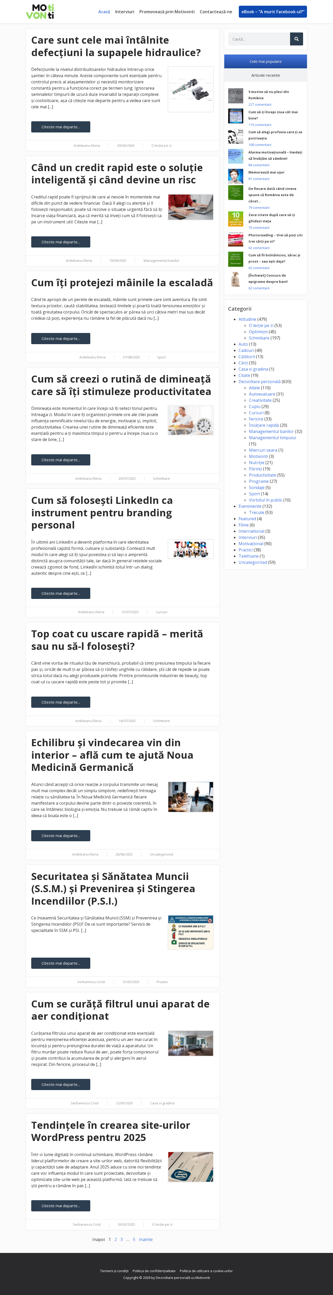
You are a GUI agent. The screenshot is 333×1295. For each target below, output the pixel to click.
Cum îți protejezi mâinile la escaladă (122, 282)
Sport (161, 357)
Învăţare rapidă (264, 425)
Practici (162, 981)
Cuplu (254, 406)
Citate (244, 375)
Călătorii (247, 356)
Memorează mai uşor (266, 172)
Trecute (256, 512)
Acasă (104, 12)
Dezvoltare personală (260, 381)
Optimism (258, 332)
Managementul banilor (162, 260)
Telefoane (249, 556)
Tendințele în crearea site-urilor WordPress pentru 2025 (110, 1131)
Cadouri (246, 350)
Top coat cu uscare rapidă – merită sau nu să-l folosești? (117, 640)
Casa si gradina (162, 1103)
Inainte (146, 1239)
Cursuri (161, 612)
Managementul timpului (272, 437)
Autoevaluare (262, 394)
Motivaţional (251, 543)
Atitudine (247, 319)
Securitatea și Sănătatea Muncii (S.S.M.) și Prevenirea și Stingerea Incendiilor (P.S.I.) (113, 888)
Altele (254, 388)
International (251, 531)
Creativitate (260, 400)
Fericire (256, 419)
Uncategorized (161, 854)
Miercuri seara (263, 450)
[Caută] (296, 38)
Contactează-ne (216, 12)
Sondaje (257, 487)
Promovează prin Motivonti (167, 12)
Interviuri (124, 12)
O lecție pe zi (161, 145)
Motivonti (258, 456)
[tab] (265, 61)
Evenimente (250, 506)
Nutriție (256, 462)
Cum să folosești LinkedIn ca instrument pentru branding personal (102, 512)
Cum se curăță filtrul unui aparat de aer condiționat (120, 1010)
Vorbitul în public (265, 500)
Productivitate (262, 475)
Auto (243, 344)
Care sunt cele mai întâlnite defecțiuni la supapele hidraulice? (116, 46)
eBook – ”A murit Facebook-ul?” (272, 12)
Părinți (255, 469)
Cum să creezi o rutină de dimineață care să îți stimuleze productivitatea (121, 385)
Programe (259, 481)
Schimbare (161, 478)
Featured (247, 519)
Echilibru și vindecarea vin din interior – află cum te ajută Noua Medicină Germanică (112, 755)
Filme (244, 525)
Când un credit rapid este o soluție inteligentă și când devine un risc (117, 173)
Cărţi (243, 363)
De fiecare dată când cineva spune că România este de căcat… (272, 194)
